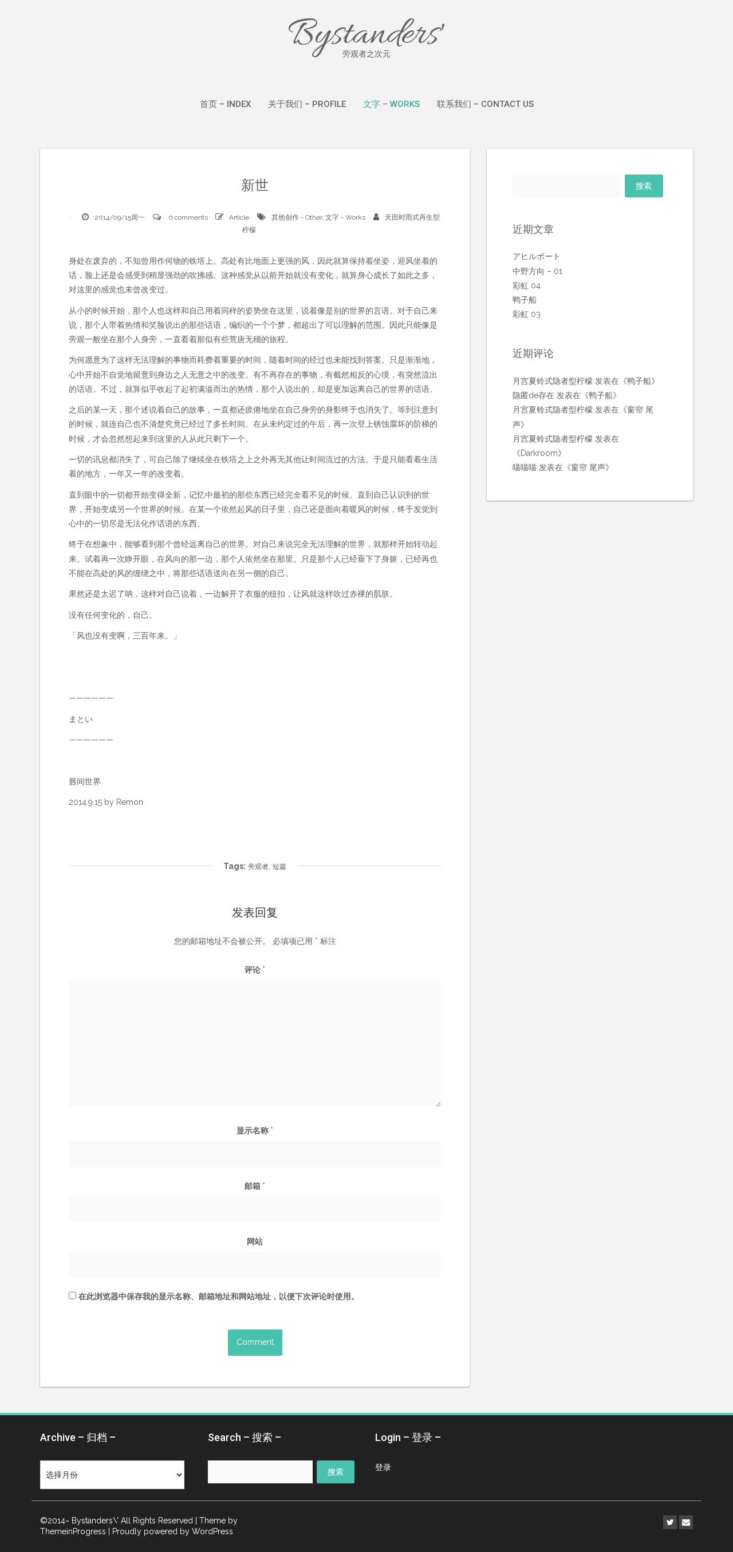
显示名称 (255, 1130)
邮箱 (255, 1185)
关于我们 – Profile (307, 104)
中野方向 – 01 (537, 271)
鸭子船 (525, 299)
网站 (255, 1241)
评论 (255, 969)
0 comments (188, 217)
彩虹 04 (527, 285)
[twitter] (670, 1522)
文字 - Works (345, 217)
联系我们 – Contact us (485, 104)
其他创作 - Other (296, 217)
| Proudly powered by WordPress (170, 1531)
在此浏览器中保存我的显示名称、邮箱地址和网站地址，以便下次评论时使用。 (218, 1296)
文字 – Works (391, 104)
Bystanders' (366, 35)
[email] (686, 1522)
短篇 (279, 867)
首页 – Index (225, 104)
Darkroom (539, 453)
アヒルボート (537, 256)
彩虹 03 (527, 314)
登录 (383, 1467)
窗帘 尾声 (588, 467)
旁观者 (258, 867)
